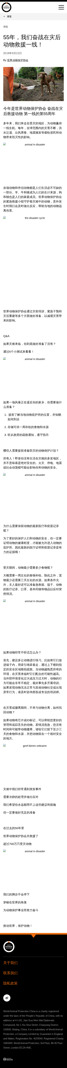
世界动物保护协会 (17, 60)
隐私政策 (10, 983)
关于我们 (10, 963)
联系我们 (10, 973)
